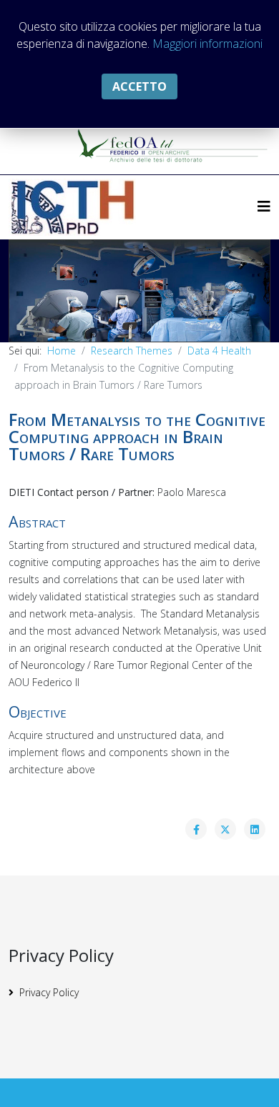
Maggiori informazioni (207, 43)
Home (61, 350)
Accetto (139, 86)
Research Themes (131, 350)
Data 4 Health (219, 350)
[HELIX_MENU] (264, 206)
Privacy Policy (49, 992)
